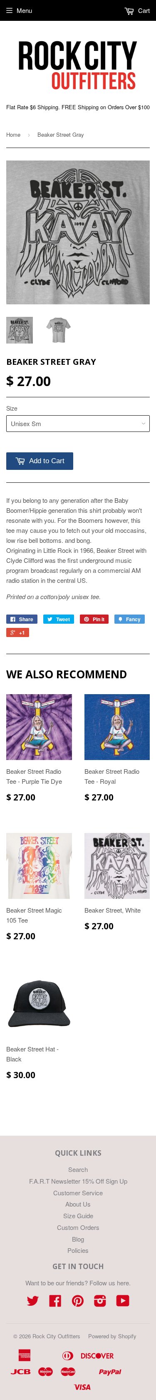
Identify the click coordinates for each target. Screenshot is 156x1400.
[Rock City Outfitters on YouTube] (122, 1303)
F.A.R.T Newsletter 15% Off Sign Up (78, 1181)
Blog (78, 1238)
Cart (143, 10)
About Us (78, 1203)
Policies (78, 1250)
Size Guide (78, 1215)
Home (13, 134)
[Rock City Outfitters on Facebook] (55, 1303)
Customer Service (78, 1192)
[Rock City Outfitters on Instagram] (100, 1303)
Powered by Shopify (112, 1336)
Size (11, 408)
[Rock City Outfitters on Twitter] (33, 1303)
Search (78, 1169)
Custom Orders (78, 1227)
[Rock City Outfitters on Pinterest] (78, 1303)
